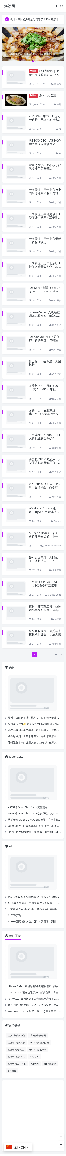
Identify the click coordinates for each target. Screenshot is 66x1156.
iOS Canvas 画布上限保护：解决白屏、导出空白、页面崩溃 (44, 319)
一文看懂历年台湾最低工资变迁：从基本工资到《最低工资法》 (45, 203)
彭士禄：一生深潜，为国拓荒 (45, 342)
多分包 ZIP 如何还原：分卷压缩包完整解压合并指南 (45, 441)
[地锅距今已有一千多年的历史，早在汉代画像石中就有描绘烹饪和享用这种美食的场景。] (33, 44)
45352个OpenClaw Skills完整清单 (28, 779)
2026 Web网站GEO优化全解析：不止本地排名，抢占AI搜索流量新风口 (45, 116)
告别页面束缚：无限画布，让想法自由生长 (43, 538)
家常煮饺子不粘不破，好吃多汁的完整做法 (45, 160)
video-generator (52, 524)
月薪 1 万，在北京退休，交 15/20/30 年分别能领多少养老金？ (44, 392)
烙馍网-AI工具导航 (17, 1035)
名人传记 (56, 353)
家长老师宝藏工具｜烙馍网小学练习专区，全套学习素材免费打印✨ (45, 585)
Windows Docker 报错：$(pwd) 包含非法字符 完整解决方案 (44, 490)
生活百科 (56, 167)
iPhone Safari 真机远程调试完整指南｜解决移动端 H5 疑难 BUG (45, 294)
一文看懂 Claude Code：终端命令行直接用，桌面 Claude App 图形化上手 (45, 566)
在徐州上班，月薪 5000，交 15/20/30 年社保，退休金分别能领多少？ (43, 370)
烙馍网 (57, 80)
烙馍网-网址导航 (16, 1021)
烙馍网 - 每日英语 (16, 1014)
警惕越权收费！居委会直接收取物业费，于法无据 (45, 608)
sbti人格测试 (50, 1035)
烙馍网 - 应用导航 (16, 1028)
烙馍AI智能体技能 (16, 1007)
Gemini (34, 1035)
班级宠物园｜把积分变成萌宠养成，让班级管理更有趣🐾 (45, 74)
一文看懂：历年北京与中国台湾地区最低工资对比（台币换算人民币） (45, 182)
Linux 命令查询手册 (39, 1014)
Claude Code (54, 570)
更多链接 (12, 1042)
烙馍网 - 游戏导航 (37, 1021)
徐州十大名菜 (47, 92)
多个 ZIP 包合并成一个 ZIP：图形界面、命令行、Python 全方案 (45, 466)
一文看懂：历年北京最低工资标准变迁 (45, 223)
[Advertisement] (33, 1087)
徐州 (58, 101)
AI (59, 125)
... (50, 626)
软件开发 (56, 279)
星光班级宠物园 (38, 1007)
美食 (11, 639)
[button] (60, 46)
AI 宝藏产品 (14, 887)
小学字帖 (34, 1028)
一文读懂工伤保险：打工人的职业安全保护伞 (45, 415)
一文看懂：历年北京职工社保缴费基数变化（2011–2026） (45, 245)
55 (56, 626)
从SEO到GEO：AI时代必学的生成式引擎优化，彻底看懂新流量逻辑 (45, 140)
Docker (57, 500)
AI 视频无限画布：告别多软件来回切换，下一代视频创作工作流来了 (45, 515)
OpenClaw (15, 728)
